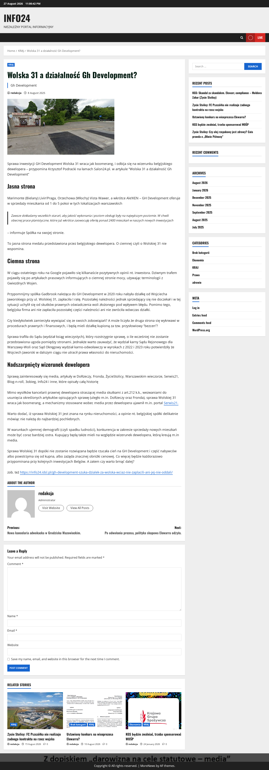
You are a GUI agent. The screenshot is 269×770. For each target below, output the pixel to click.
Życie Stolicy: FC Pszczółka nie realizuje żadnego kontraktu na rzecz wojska (34, 736)
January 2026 (200, 190)
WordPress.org (201, 330)
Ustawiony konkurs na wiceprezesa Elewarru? (90, 736)
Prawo (196, 275)
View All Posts (79, 508)
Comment (15, 564)
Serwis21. (171, 403)
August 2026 (200, 182)
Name (12, 616)
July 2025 (198, 227)
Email (12, 631)
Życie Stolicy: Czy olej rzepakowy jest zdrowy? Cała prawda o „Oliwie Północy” (222, 134)
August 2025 (200, 220)
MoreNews (147, 766)
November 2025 (201, 205)
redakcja (16, 93)
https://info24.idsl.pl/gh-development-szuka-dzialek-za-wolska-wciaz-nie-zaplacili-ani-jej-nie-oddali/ (96, 472)
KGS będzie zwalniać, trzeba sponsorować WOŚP (153, 736)
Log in (195, 307)
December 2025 (201, 197)
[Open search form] (241, 37)
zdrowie (196, 282)
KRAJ (11, 64)
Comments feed (201, 322)
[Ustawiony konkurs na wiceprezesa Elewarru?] (94, 710)
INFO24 (17, 18)
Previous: (44, 530)
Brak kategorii (78, 724)
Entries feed (199, 315)
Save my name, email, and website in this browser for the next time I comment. (65, 659)
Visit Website (51, 508)
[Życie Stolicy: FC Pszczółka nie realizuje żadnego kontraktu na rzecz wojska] (35, 710)
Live (260, 37)
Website (12, 645)
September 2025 (202, 212)
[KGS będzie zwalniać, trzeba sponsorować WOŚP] (153, 710)
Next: (143, 530)
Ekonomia (135, 724)
